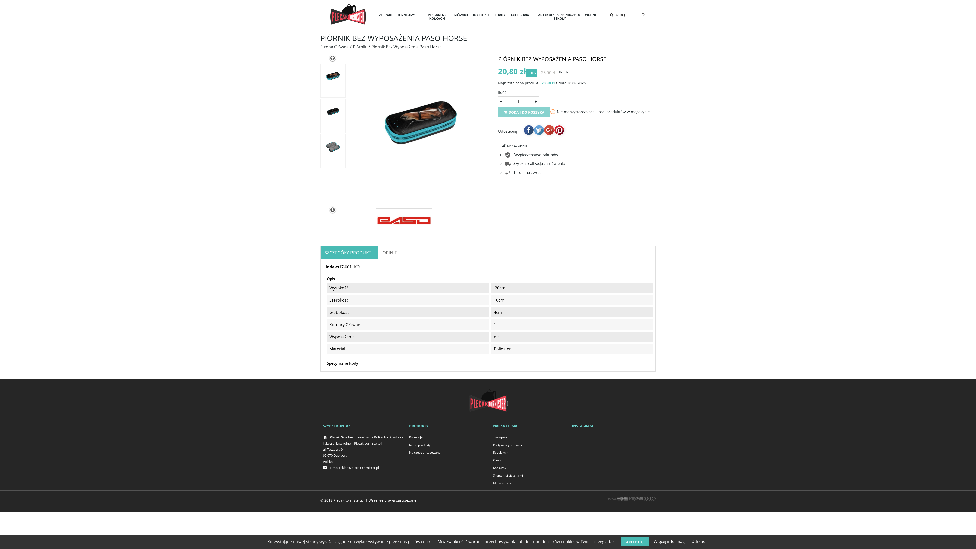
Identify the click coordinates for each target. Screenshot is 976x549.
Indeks (332, 266)
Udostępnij (529, 130)
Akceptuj (635, 542)
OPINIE (389, 253)
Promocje (416, 437)
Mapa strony (502, 483)
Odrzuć (698, 541)
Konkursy (499, 468)
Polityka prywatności (507, 445)
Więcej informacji (670, 541)
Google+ (549, 130)
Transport (500, 437)
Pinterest (559, 130)
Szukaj (620, 15)
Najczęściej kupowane (424, 452)
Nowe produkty (420, 445)
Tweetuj (539, 130)
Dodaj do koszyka (524, 112)
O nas (497, 460)
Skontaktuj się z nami (508, 475)
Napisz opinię (517, 145)
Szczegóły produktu (349, 253)
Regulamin (500, 452)
